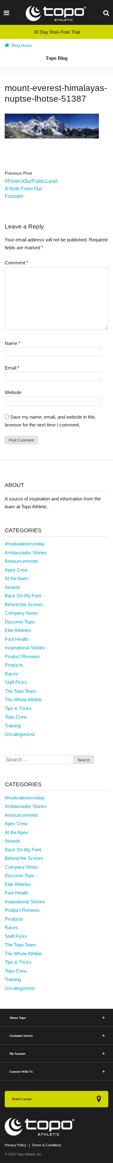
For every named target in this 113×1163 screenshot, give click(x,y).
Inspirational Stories (25, 647)
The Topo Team (20, 691)
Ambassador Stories (26, 552)
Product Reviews (22, 656)
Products (14, 665)
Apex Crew (16, 570)
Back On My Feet (23, 595)
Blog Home (21, 45)
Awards (12, 587)
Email (12, 367)
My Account (17, 1053)
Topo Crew (16, 717)
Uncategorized (20, 734)
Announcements (21, 561)
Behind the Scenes (24, 604)
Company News (21, 613)
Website (13, 392)
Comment (16, 262)
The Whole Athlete (23, 699)
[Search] (106, 13)
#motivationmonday (25, 543)
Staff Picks (16, 682)
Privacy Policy (15, 1145)
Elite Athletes (18, 630)
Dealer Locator (22, 1099)
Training (13, 725)
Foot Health (16, 639)
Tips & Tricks (18, 708)
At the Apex (16, 578)
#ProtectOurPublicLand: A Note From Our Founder (31, 188)
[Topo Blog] (56, 13)
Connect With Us (21, 1071)
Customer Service (21, 1035)
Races (11, 673)
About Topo (17, 1017)
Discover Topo (19, 621)
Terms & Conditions (47, 1145)
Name (12, 343)
